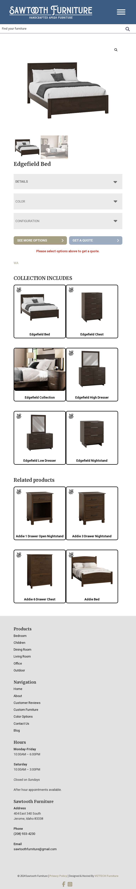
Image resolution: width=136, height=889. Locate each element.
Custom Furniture (26, 709)
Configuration (27, 221)
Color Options (23, 716)
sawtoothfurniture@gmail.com (35, 849)
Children (19, 642)
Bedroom (20, 636)
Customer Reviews (27, 703)
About (18, 696)
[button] (116, 50)
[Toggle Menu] (121, 12)
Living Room (22, 656)
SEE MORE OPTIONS (32, 240)
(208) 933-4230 (24, 834)
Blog (17, 730)
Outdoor (19, 670)
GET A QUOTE (83, 240)
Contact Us (21, 723)
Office (18, 663)
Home (18, 689)
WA (16, 263)
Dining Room (22, 649)
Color (20, 201)
